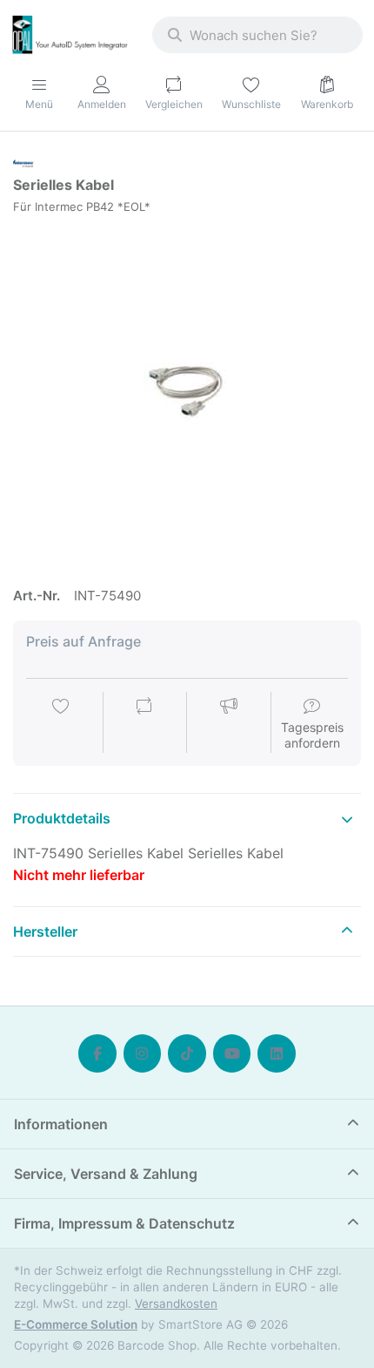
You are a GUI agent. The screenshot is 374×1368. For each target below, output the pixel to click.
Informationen (61, 1124)
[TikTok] (187, 1053)
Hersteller (45, 931)
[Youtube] (232, 1053)
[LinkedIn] (276, 1053)
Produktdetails (61, 818)
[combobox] (257, 35)
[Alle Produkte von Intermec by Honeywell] (23, 161)
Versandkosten (176, 1303)
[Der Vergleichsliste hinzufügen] (144, 724)
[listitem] (187, 392)
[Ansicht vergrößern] (187, 392)
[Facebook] (97, 1053)
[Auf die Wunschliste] (61, 724)
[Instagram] (143, 1053)
